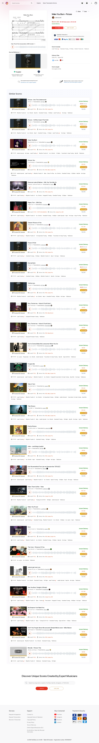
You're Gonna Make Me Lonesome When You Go (43, 344)
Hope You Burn (32, 140)
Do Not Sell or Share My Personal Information (35, 731)
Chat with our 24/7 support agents (28, 82)
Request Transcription (14, 717)
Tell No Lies (31, 283)
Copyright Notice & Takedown (35, 717)
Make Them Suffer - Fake (36, 487)
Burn (29, 527)
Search (42, 688)
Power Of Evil (32, 243)
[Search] (31, 3)
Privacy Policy (30, 722)
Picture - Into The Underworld (37, 100)
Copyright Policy (31, 719)
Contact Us (30, 714)
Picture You (31, 160)
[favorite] (82, 3)
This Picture (31, 406)
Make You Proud (33, 507)
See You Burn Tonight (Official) (37, 587)
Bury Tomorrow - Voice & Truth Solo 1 (39, 303)
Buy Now (57, 27)
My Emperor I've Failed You (36, 607)
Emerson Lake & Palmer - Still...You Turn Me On (42, 182)
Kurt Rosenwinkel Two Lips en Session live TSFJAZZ (44, 466)
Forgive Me (31, 364)
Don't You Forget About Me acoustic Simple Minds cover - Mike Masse (49, 628)
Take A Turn (31, 384)
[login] (96, 3)
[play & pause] (12, 47)
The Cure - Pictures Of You (36, 547)
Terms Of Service (31, 725)
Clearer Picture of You (34, 223)
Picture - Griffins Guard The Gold (38, 120)
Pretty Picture (32, 426)
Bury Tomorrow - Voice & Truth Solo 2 (39, 323)
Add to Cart (70, 27)
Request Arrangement (14, 714)
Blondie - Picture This (34, 648)
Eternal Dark (31, 263)
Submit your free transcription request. (73, 82)
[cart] (87, 3)
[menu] (2, 3)
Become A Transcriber (15, 719)
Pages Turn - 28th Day (35, 202)
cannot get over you (34, 567)
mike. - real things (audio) (35, 446)
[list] (91, 3)
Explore (56, 688)
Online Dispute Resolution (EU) (35, 727)
